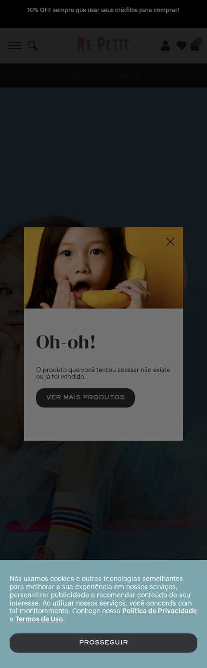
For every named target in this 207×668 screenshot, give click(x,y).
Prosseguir (103, 643)
